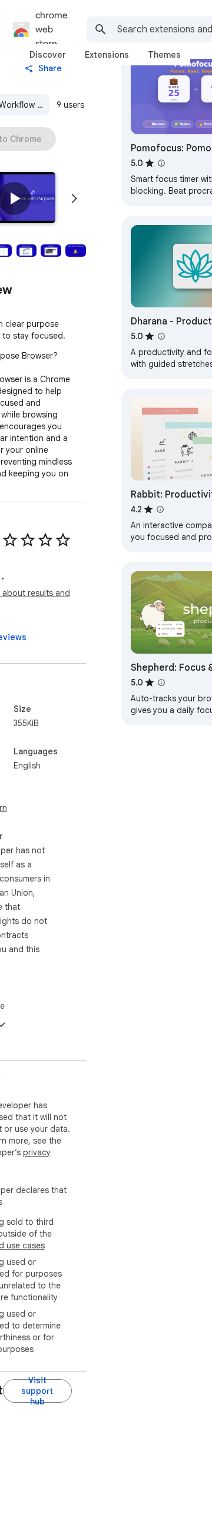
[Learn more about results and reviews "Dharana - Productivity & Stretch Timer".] (161, 336)
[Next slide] (74, 198)
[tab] (47, 54)
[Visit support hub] (37, 1391)
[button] (14, 198)
